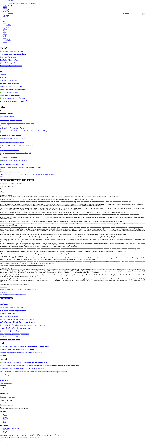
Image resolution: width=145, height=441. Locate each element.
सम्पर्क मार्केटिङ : (3, 403)
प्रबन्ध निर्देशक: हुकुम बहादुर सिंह (41, 435)
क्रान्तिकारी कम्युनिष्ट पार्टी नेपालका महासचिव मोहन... (11, 120)
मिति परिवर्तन (6, 15)
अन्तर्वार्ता (5, 414)
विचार (4, 8)
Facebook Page (4, 375)
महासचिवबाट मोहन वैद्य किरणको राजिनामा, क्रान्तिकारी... (12, 128)
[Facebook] (3, 387)
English (5, 42)
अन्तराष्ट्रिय (8, 25)
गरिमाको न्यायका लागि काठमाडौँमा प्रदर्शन (10, 95)
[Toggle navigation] (0, 19)
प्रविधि (4, 36)
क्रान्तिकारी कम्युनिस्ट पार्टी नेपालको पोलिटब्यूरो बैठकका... (66, 365)
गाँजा (1, 72)
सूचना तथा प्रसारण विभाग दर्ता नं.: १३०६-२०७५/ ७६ (11, 435)
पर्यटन (4, 38)
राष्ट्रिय (7, 27)
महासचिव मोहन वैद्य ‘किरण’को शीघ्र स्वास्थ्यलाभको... (11, 135)
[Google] (4, 390)
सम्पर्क (4, 432)
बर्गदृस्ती (4, 11)
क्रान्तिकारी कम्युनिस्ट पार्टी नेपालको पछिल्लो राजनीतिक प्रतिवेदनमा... (17, 322)
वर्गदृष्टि (1, 176)
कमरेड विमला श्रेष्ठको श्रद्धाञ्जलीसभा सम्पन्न (32, 368)
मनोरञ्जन (5, 422)
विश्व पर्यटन (8, 40)
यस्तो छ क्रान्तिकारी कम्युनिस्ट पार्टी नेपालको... (56, 372)
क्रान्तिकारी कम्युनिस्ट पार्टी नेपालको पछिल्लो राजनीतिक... (12, 164)
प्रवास (4, 32)
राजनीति (5, 6)
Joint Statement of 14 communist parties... (10, 172)
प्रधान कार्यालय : (3, 397)
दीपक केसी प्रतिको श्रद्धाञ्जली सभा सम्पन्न (11, 66)
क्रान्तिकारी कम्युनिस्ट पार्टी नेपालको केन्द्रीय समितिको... (12, 142)
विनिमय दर (5, 16)
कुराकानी (5, 29)
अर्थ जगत (5, 7)
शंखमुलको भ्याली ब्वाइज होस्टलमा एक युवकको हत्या (13, 89)
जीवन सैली (5, 10)
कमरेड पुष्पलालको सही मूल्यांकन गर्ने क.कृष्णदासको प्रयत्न (14, 334)
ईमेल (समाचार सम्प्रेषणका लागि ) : (7, 408)
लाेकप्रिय (3, 359)
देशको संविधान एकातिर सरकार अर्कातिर (10, 340)
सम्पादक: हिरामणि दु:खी (54, 435)
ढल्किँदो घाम (3, 77)
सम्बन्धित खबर (4, 304)
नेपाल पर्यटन (8, 39)
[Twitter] (3, 389)
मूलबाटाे (20, 183)
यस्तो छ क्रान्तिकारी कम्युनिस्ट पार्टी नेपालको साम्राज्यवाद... (15, 328)
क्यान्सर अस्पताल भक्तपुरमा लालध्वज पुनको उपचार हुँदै (13, 101)
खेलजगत (5, 35)
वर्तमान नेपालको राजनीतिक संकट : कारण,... (38, 362)
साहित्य (4, 31)
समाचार (4, 4)
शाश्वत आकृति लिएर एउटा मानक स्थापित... (9, 157)
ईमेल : (1, 405)
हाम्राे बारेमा (10, 13)
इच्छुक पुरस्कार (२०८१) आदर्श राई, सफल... (9, 150)
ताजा (1, 343)
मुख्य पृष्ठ (5, 21)
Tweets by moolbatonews (6, 383)
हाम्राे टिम (5, 431)
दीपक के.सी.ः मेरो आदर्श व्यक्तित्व (9, 60)
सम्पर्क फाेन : (3, 400)
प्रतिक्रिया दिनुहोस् (6, 298)
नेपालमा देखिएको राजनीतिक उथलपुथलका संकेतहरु (13, 54)
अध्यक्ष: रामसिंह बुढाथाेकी (28, 435)
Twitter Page (4, 380)
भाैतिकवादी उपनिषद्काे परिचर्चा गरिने (11, 428)
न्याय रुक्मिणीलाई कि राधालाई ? (7, 113)
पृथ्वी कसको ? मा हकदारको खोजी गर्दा (9, 83)
